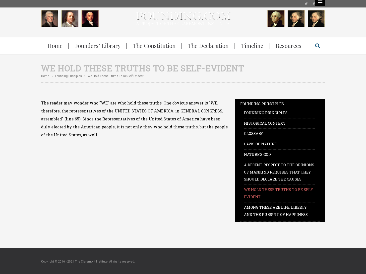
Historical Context (265, 123)
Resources (288, 45)
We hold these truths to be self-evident (279, 193)
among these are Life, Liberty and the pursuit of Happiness (276, 211)
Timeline (252, 45)
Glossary (253, 133)
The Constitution (154, 45)
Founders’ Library (98, 45)
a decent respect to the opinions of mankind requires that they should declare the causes (279, 172)
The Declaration (208, 45)
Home (54, 45)
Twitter (306, 3)
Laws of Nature (260, 144)
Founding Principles (68, 76)
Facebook (313, 3)
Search (317, 45)
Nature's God (257, 154)
